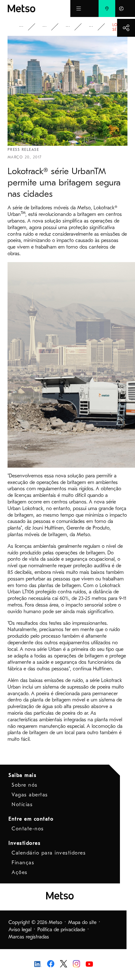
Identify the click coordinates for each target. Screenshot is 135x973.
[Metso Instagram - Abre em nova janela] (76, 963)
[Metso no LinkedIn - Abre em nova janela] (37, 963)
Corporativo (25, 26)
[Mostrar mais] (126, 28)
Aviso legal (19, 929)
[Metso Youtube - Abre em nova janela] (89, 963)
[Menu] (78, 8)
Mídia (49, 26)
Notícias (22, 804)
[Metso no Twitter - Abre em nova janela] (63, 963)
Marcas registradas (28, 937)
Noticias (72, 26)
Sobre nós (25, 785)
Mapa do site (82, 922)
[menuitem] (107, 8)
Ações (20, 872)
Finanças (23, 863)
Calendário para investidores (49, 853)
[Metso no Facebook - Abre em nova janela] (50, 963)
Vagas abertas (30, 795)
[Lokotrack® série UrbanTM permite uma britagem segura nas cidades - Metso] (39, 8)
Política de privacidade (61, 929)
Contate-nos (28, 829)
